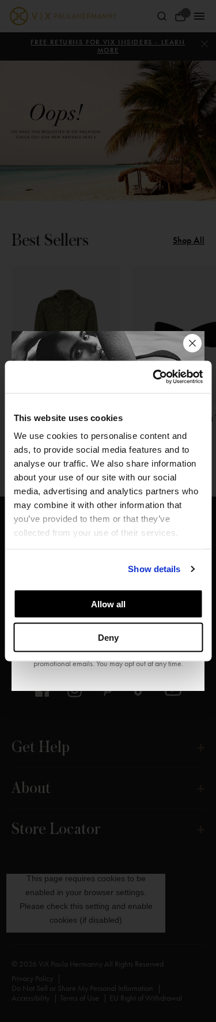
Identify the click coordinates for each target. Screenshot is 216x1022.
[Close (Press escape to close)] (192, 343)
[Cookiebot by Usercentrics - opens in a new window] (154, 377)
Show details (154, 569)
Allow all (108, 603)
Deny (108, 637)
